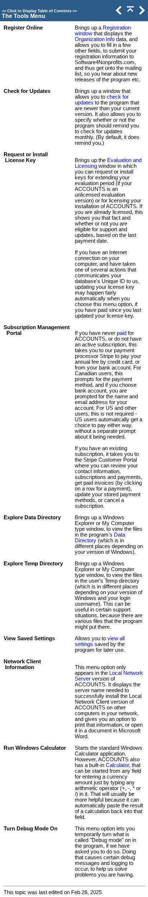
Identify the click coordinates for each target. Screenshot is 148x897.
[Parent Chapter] (130, 12)
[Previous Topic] (118, 12)
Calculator (117, 765)
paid (121, 333)
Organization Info (95, 39)
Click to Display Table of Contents (39, 11)
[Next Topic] (141, 12)
